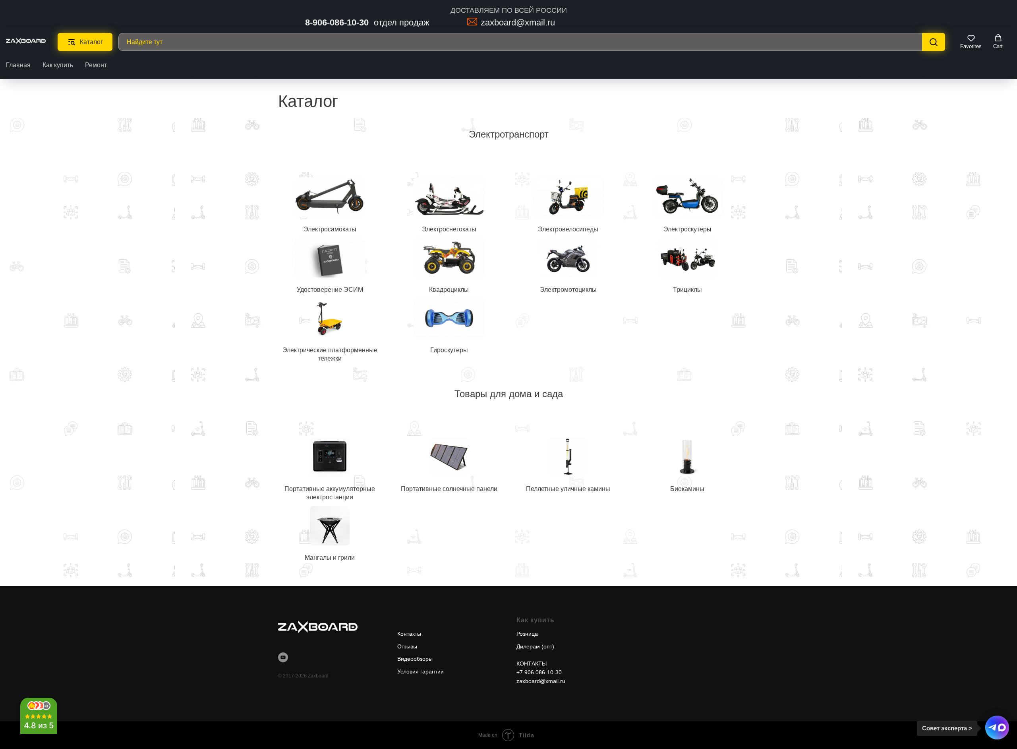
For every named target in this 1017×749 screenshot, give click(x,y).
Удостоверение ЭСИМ (330, 289)
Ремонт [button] (96, 65)
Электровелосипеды (568, 229)
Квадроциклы (449, 289)
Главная (18, 65)
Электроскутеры (687, 229)
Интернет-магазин (429, 620)
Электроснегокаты (449, 229)
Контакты (409, 634)
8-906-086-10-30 (337, 22)
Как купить (58, 65)
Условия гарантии (420, 671)
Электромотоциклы (568, 289)
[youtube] (283, 657)
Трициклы (687, 289)
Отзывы (407, 646)
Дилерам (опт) (535, 646)
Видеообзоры (415, 659)
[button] (971, 41)
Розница (527, 634)
